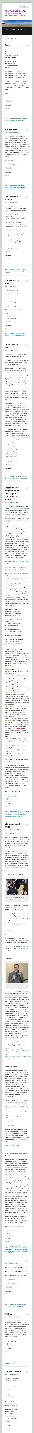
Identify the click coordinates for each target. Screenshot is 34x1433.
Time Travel (8, 33)
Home (6, 29)
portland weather (9, 189)
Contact (13, 29)
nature (10, 1306)
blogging (12, 1246)
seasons (16, 189)
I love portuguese (17, 1249)
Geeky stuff (18, 1246)
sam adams (25, 1251)
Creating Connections (15, 269)
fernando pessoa (18, 1248)
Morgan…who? (22, 29)
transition (21, 120)
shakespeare (15, 814)
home (10, 120)
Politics (7, 1248)
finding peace (23, 478)
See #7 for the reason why (12, 1145)
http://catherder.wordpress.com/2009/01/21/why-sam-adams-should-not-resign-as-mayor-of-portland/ (18, 1053)
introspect (17, 335)
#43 (20, 588)
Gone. (7, 45)
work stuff (7, 1253)
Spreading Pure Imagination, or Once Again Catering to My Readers (12, 493)
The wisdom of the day (12, 282)
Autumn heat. (11, 129)
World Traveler (23, 118)
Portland (14, 187)
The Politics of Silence (11, 198)
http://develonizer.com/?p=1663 (13, 1049)
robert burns (8, 814)
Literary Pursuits (14, 118)
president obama (16, 1251)
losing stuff (8, 480)
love (13, 120)
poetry (17, 120)
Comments (27, 45)
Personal (12, 271)
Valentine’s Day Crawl (11, 586)
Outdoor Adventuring (15, 1304)
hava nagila (17, 813)
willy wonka (13, 816)
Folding (8, 1314)
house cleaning (17, 867)
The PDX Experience (16, 10)
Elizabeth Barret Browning (17, 584)
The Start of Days (13, 1371)
